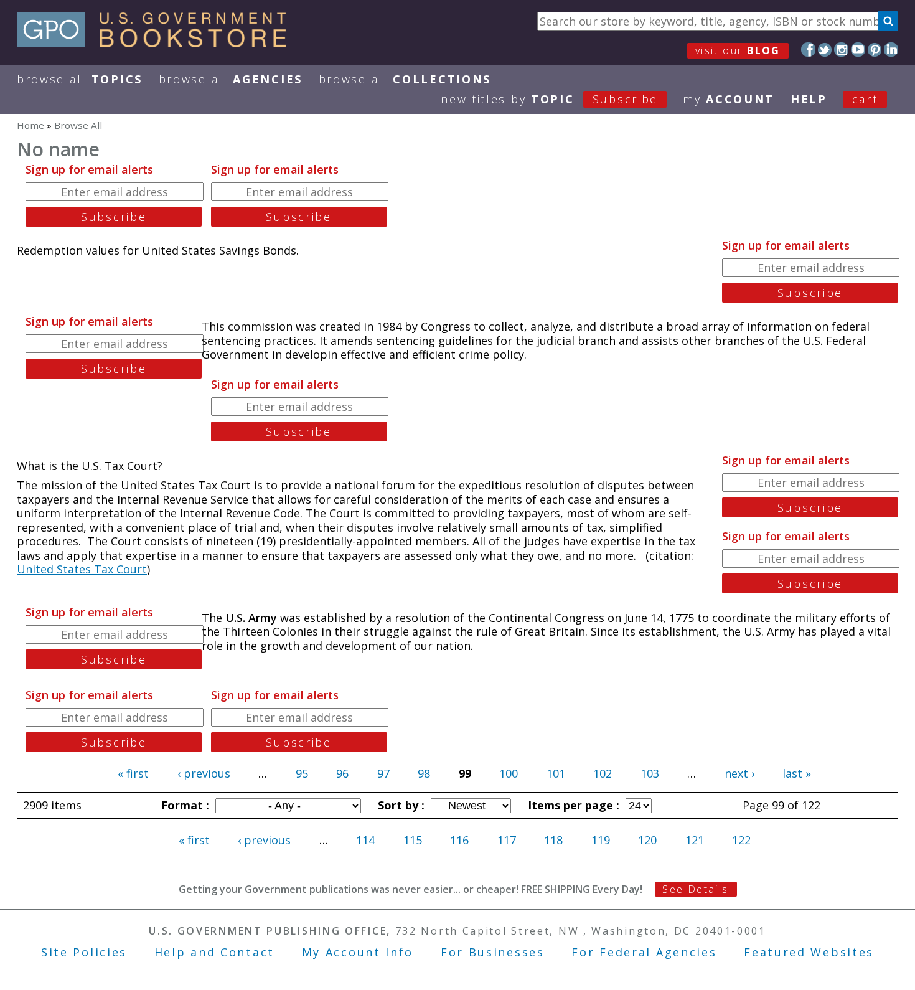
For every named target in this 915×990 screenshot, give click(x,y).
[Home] (157, 42)
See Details (695, 889)
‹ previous (203, 773)
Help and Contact (214, 952)
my (728, 99)
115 (412, 839)
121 (694, 839)
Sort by (399, 805)
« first (133, 773)
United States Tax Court (82, 569)
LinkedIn (891, 49)
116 (459, 839)
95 (302, 773)
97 (383, 773)
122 (741, 839)
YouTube (858, 49)
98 (424, 773)
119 (600, 839)
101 (556, 773)
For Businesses (493, 952)
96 (342, 773)
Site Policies (84, 952)
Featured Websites (809, 952)
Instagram (841, 49)
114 (365, 839)
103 (649, 773)
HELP (809, 99)
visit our (738, 50)
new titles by (549, 99)
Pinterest (875, 49)
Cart (865, 99)
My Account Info (358, 952)
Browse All (80, 79)
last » (796, 773)
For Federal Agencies (643, 952)
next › (739, 773)
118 (553, 839)
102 (602, 773)
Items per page (572, 805)
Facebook (808, 49)
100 (508, 773)
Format (183, 805)
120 (647, 839)
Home (30, 125)
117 (506, 839)
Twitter (825, 49)
